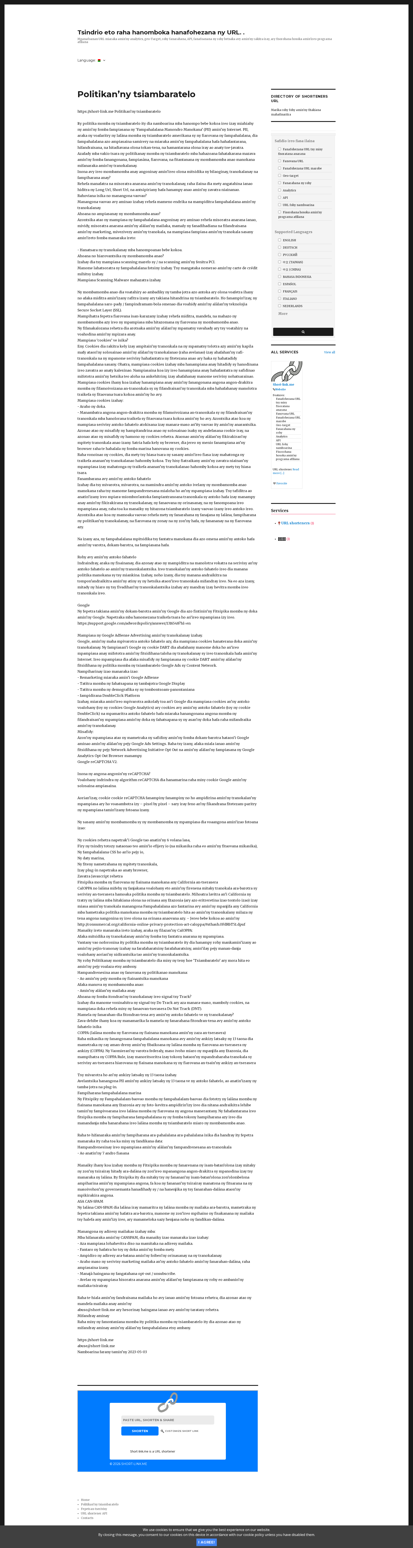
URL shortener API (94, 1513)
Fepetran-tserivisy (94, 1509)
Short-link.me (283, 384)
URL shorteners (297, 523)
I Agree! (206, 1542)
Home (85, 1500)
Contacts (87, 1518)
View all (329, 352)
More (283, 314)
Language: (87, 60)
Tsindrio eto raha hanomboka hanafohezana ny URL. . (161, 32)
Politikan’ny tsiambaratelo (100, 1504)
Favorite (281, 483)
